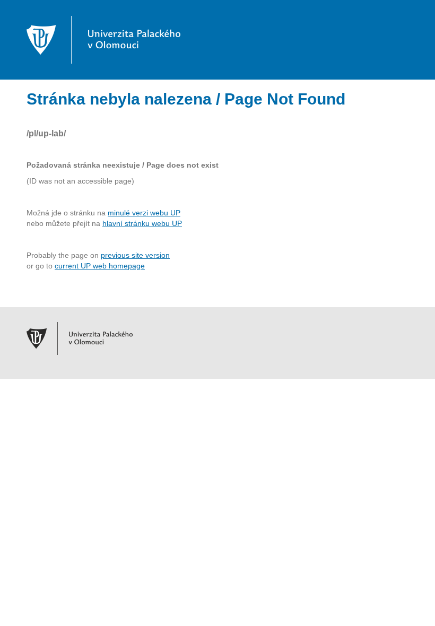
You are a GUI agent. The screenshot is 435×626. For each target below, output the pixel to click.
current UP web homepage (100, 266)
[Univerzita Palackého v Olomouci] (103, 39)
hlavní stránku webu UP (142, 223)
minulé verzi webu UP (144, 212)
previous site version (135, 255)
